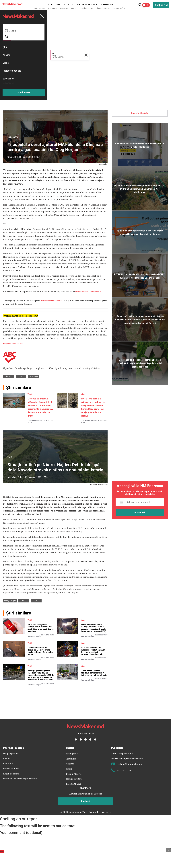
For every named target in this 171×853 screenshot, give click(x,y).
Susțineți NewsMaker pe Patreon (20, 778)
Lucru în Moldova (86, 8)
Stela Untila (12, 157)
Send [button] (2, 851)
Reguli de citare (11, 773)
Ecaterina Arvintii (36, 420)
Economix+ (107, 4)
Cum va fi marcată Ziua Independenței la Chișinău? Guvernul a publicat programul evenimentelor (93, 651)
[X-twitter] (81, 739)
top (36, 601)
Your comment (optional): (21, 833)
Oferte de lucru (11, 768)
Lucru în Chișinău (139, 113)
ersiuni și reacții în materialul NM (89, 291)
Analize (60, 4)
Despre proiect (11, 753)
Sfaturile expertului (103, 8)
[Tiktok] (90, 739)
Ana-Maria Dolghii (15, 477)
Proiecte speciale (87, 4)
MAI (21, 376)
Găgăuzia (64, 8)
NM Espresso (39, 8)
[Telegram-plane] (95, 739)
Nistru (24, 601)
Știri (50, 4)
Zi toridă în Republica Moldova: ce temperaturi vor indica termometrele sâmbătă (94, 673)
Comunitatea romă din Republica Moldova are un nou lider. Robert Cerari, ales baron (40, 651)
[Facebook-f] (76, 739)
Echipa (6, 758)
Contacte (8, 763)
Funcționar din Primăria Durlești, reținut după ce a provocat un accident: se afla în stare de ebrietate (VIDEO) (93, 628)
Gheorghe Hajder (10, 601)
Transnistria (52, 8)
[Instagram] (85, 739)
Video (71, 4)
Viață (30, 394)
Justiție (73, 8)
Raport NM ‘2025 (120, 8)
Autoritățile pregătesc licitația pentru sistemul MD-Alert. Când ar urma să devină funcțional (41, 628)
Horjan (8, 376)
